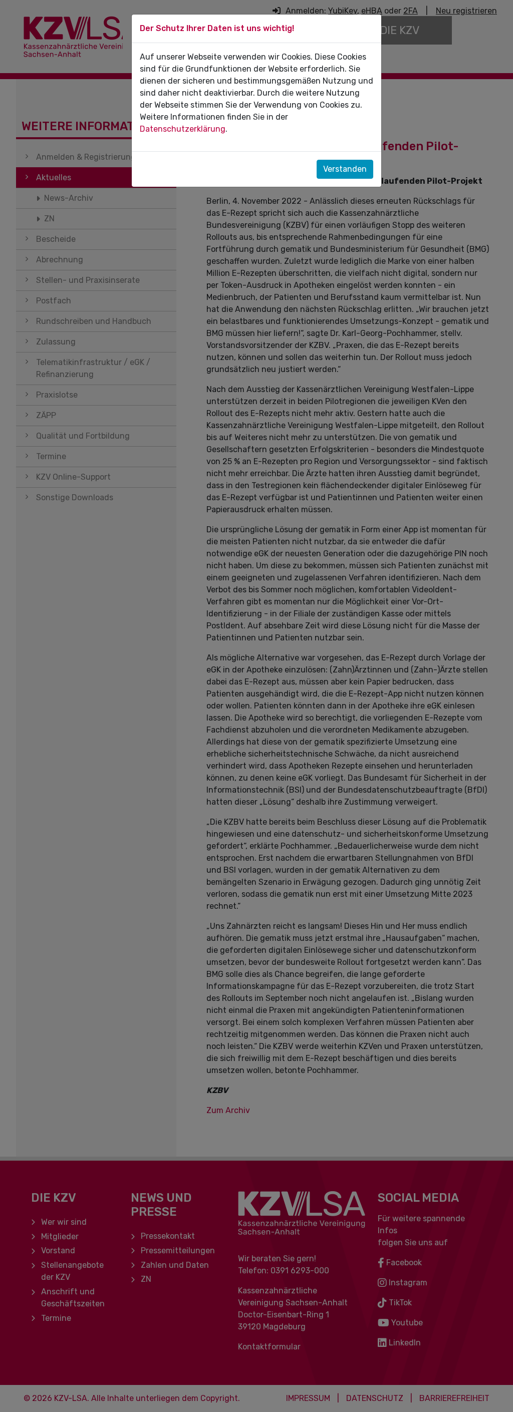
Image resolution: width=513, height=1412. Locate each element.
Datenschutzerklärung (182, 129)
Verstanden (345, 169)
